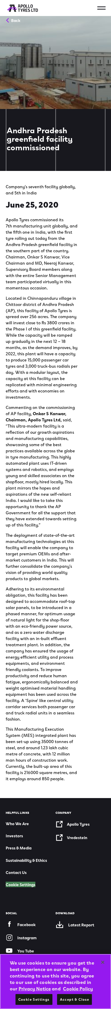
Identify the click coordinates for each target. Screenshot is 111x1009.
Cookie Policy (78, 988)
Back (15, 20)
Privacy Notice (35, 988)
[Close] (102, 962)
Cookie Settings (20, 884)
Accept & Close (74, 999)
